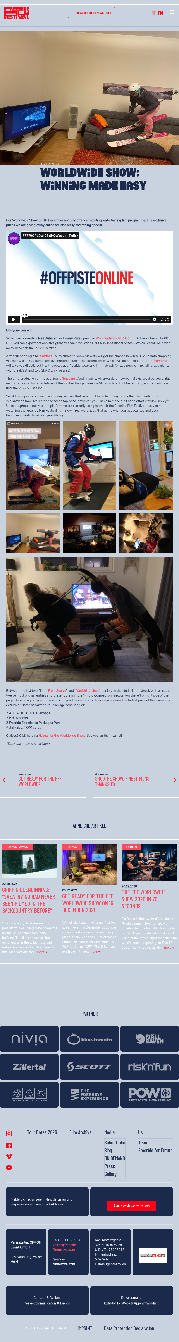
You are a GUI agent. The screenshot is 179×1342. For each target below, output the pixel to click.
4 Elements (159, 361)
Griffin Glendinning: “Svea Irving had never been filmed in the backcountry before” (28, 900)
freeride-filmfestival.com (64, 1261)
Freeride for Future (155, 1150)
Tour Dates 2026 (42, 1132)
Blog (108, 1150)
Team (143, 1142)
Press (110, 1166)
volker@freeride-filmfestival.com (65, 1247)
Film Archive (80, 1132)
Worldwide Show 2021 (112, 338)
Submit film (115, 1142)
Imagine (69, 378)
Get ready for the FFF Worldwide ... (40, 781)
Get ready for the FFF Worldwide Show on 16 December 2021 (88, 903)
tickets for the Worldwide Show (62, 735)
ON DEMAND (115, 1158)
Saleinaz (46, 356)
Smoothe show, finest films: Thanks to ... (122, 781)
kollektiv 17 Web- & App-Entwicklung (132, 1303)
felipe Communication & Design (47, 1303)
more (41, 952)
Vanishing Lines (87, 690)
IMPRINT (85, 1328)
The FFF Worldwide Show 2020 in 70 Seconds (144, 899)
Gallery (111, 1174)
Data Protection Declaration (129, 1328)
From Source (57, 690)
